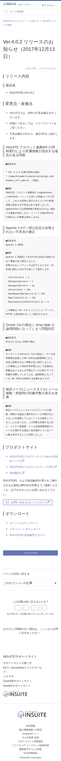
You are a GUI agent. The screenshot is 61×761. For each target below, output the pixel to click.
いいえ (40, 608)
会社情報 (30, 726)
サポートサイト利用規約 (30, 741)
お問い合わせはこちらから (28, 502)
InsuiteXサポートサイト (17, 685)
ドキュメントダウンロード (25, 529)
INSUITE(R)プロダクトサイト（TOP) (31, 467)
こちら (43, 629)
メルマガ (8, 676)
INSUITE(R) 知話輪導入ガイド (27, 535)
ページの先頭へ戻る (15, 573)
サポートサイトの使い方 (17, 663)
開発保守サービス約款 (30, 749)
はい (23, 608)
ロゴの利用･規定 (30, 737)
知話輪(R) (15, 473)
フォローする (30, 553)
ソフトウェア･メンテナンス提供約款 (30, 745)
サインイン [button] (48, 5)
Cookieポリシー (30, 733)
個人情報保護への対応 (30, 729)
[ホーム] (10, 4)
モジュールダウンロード (24, 523)
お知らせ (34, 21)
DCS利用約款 (30, 753)
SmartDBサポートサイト (17, 681)
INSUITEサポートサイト (14, 21)
